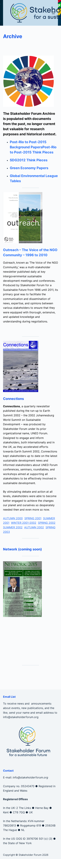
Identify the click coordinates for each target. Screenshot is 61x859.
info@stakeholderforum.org (20, 717)
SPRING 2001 (32, 518)
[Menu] (53, 12)
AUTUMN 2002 (34, 527)
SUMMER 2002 (13, 527)
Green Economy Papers (29, 168)
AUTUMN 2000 (13, 518)
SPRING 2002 (46, 522)
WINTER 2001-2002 (23, 522)
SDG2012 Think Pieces (28, 160)
